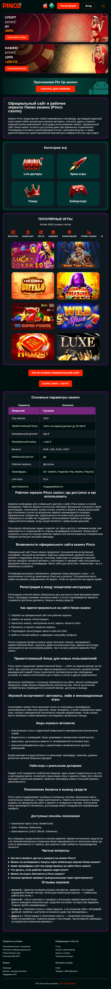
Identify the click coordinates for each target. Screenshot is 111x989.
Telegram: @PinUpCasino (67, 971)
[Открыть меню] (103, 6)
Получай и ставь (17, 37)
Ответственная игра (11, 953)
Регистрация (68, 5)
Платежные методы (64, 956)
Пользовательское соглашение (16, 946)
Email (58, 968)
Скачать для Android (55, 88)
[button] (106, 977)
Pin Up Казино (68, 983)
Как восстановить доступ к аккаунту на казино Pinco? (43, 858)
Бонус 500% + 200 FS (55, 383)
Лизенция (7, 968)
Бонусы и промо (63, 953)
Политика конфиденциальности (17, 950)
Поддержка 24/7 (10, 974)
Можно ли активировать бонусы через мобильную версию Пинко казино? (56, 862)
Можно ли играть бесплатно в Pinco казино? (38, 873)
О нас (58, 946)
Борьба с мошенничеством (15, 971)
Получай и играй (17, 69)
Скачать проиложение (65, 950)
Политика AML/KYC (11, 956)
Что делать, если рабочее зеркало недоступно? (39, 870)
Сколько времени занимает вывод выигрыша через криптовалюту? (52, 877)
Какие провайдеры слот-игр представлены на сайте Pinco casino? (51, 866)
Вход (88, 5)
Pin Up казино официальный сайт (55, 372)
